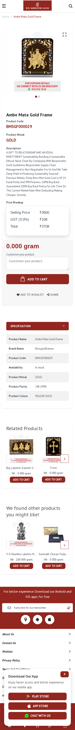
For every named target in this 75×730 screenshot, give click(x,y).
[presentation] (10, 458)
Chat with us (40, 716)
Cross (53, 468)
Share (54, 295)
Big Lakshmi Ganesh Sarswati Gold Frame (32, 468)
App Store (40, 706)
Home (5, 16)
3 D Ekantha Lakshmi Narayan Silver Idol (31, 554)
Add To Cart (21, 479)
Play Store (40, 696)
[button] (36, 97)
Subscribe (68, 608)
